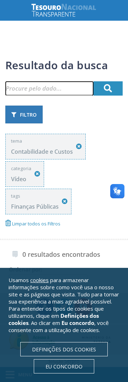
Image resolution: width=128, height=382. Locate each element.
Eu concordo (64, 366)
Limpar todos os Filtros (35, 223)
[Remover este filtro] (79, 146)
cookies (39, 280)
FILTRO (28, 114)
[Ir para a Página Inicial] (69, 10)
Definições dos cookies (64, 349)
